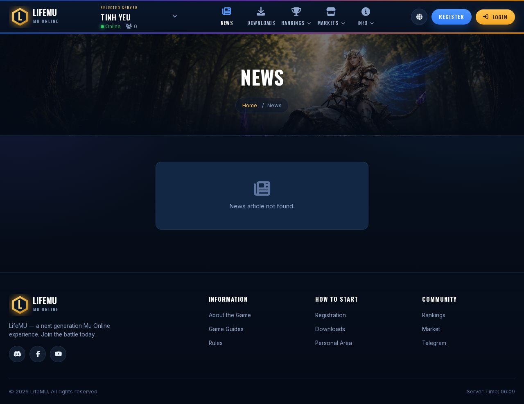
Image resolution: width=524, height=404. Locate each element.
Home (249, 105)
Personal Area (333, 343)
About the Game (230, 315)
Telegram (434, 343)
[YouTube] (58, 354)
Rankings (433, 315)
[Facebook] (37, 354)
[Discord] (17, 354)
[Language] (419, 17)
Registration (330, 315)
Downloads (330, 329)
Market (431, 329)
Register (451, 16)
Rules (216, 343)
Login (500, 17)
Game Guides (226, 329)
